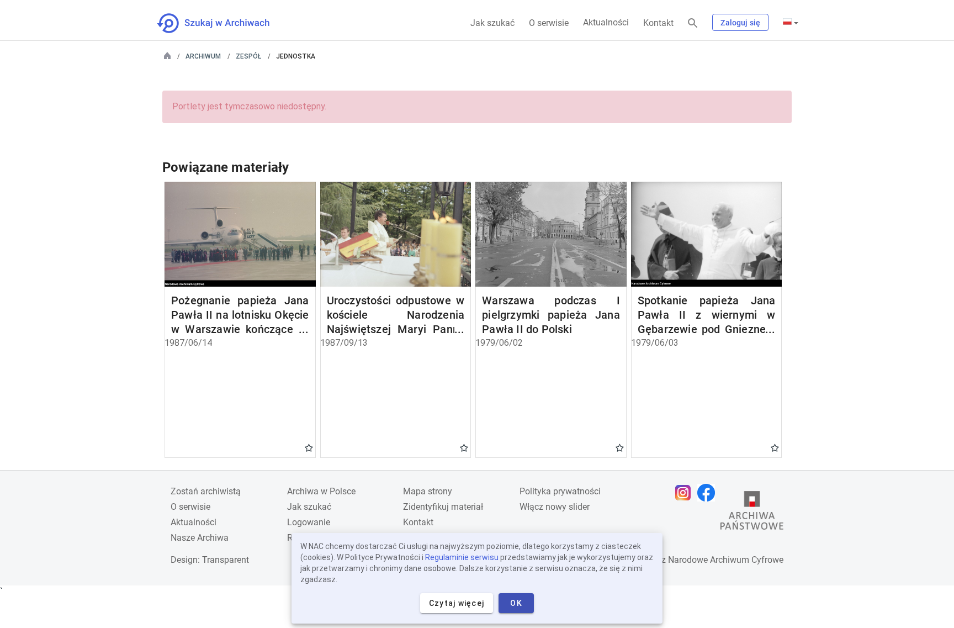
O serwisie (549, 23)
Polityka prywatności (560, 491)
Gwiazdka (309, 447)
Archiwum (203, 56)
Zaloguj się (740, 22)
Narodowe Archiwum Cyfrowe (725, 560)
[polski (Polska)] (790, 22)
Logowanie (308, 522)
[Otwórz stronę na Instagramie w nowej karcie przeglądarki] (685, 493)
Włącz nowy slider (555, 507)
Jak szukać (492, 23)
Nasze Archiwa (200, 537)
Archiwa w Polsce (321, 491)
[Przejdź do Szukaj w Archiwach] (223, 23)
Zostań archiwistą (206, 491)
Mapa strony (427, 491)
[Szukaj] (693, 23)
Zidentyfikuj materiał (443, 507)
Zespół (248, 56)
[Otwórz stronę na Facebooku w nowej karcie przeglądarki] (708, 493)
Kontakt (658, 23)
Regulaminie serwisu (462, 557)
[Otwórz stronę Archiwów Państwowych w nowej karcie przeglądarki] (751, 513)
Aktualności (606, 22)
